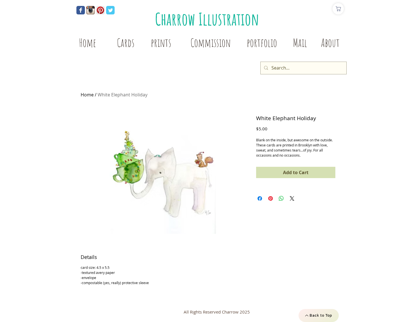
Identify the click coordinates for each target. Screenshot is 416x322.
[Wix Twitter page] (110, 10)
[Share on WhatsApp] (281, 198)
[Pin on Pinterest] (270, 198)
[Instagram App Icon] (90, 10)
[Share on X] (292, 198)
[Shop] (338, 8)
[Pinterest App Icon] (100, 10)
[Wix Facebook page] (80, 10)
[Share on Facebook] (259, 198)
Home (87, 95)
